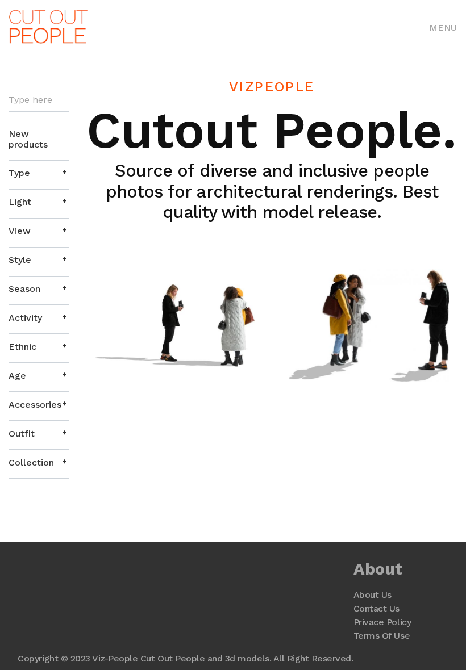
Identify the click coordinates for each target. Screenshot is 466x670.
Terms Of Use (381, 635)
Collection (31, 462)
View (20, 230)
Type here (30, 99)
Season (24, 288)
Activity (25, 317)
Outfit (22, 433)
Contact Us (376, 608)
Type (19, 173)
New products (28, 139)
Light (20, 201)
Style (20, 259)
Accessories (35, 404)
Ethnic (22, 346)
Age (17, 375)
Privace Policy (382, 622)
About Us (372, 594)
